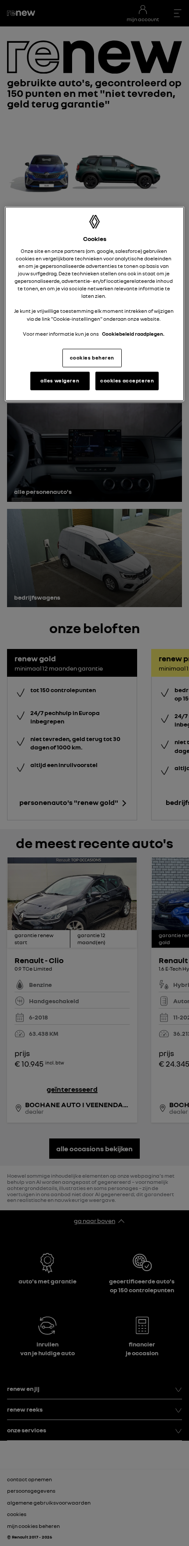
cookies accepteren (127, 380)
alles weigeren (59, 380)
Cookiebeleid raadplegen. (133, 333)
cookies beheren (92, 357)
